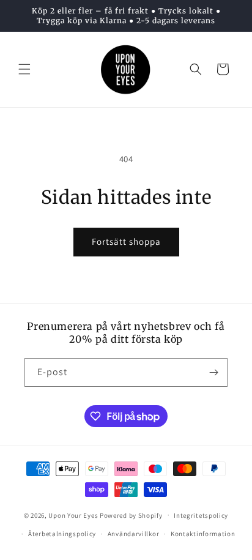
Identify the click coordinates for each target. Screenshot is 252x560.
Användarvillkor (134, 533)
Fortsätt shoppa (126, 241)
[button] (24, 69)
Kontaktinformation (203, 533)
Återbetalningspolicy (62, 533)
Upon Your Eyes (73, 514)
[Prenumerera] (213, 372)
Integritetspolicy (201, 515)
